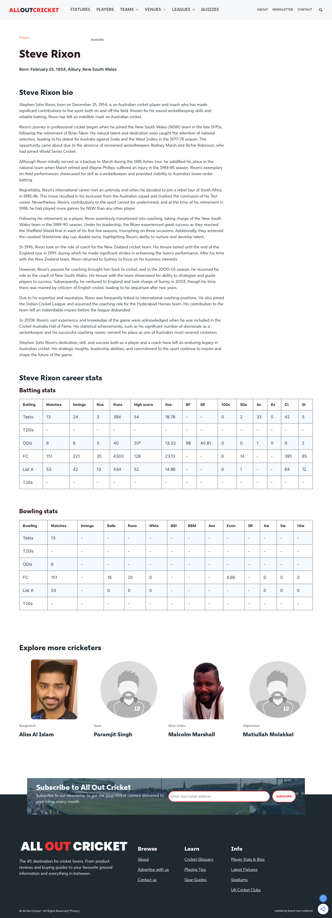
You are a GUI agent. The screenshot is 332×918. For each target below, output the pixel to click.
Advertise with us (153, 870)
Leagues (181, 10)
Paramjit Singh (113, 735)
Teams (127, 10)
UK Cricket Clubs (246, 890)
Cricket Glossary (199, 860)
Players (105, 10)
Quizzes (210, 10)
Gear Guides (196, 880)
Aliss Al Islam (36, 735)
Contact (304, 10)
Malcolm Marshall (191, 735)
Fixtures (80, 10)
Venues (153, 10)
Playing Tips (195, 870)
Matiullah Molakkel (268, 735)
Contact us (147, 880)
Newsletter (282, 10)
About (262, 10)
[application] (136, 10)
